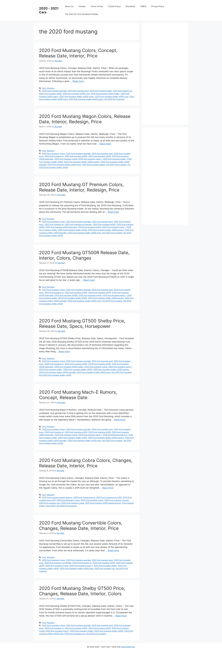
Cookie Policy (114, 6)
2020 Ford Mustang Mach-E (115, 435)
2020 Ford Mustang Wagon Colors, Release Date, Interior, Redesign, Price (84, 119)
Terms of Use (97, 6)
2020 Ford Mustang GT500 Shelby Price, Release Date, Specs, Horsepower (82, 323)
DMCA (143, 6)
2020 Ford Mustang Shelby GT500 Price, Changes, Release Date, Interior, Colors (82, 590)
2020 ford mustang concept (116, 500)
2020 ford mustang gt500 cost (76, 94)
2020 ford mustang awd (78, 91)
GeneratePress (128, 647)
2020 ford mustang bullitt (101, 91)
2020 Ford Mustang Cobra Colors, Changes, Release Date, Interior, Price (85, 463)
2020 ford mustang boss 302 (109, 497)
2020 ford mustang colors (92, 500)
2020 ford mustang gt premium (78, 224)
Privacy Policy (157, 6)
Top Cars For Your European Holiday (81, 14)
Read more (78, 81)
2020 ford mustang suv (104, 568)
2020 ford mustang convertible (57, 563)
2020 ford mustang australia (54, 91)
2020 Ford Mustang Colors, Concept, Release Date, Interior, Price (78, 53)
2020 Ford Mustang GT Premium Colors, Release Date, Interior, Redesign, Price (81, 187)
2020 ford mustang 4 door (53, 153)
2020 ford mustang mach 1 (90, 159)
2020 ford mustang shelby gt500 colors (76, 96)
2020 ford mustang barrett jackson (57, 497)
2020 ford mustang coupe (72, 503)
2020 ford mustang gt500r (66, 295)
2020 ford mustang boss (84, 497)
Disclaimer (130, 6)
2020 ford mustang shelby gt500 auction (82, 162)
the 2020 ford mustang (114, 99)
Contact (82, 6)
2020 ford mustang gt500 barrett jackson (103, 503)
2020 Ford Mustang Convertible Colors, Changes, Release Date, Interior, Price (80, 525)
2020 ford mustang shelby (114, 159)
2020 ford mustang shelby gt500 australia (57, 372)
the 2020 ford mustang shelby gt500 (55, 375)
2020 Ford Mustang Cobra (68, 500)
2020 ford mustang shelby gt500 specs (86, 99)
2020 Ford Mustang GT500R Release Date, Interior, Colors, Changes (84, 255)
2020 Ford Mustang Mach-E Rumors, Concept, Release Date (78, 394)
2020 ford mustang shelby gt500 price (64, 164)
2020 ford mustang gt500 (50, 94)
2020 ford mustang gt (122, 91)
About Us (69, 6)
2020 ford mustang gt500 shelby (105, 94)
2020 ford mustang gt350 (76, 156)
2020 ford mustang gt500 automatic (61, 227)
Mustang (50, 88)
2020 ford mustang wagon (93, 164)
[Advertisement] (166, 73)
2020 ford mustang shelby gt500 (72, 230)
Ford (44, 88)
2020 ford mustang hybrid (65, 159)
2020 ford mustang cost (49, 503)
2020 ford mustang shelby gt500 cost (111, 96)
